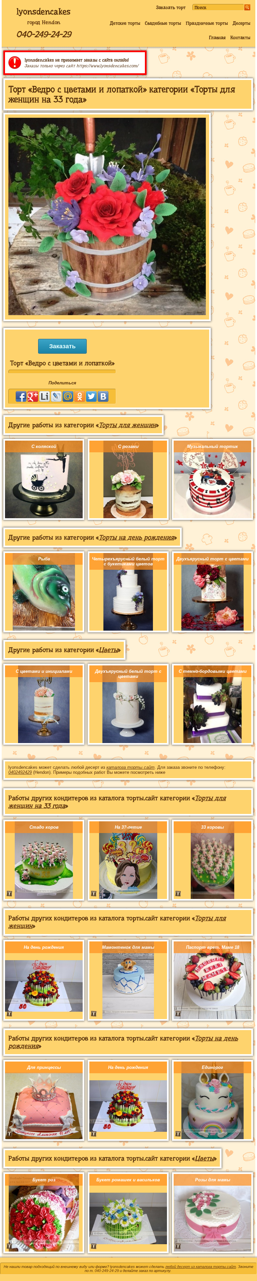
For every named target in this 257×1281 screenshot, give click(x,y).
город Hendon (43, 22)
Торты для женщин (127, 425)
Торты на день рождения (136, 537)
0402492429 (20, 772)
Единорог (212, 1067)
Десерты (241, 23)
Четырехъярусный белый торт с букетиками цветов (128, 561)
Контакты (240, 37)
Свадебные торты (163, 23)
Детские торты (125, 23)
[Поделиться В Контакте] (103, 396)
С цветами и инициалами (44, 671)
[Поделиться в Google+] (32, 396)
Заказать (62, 346)
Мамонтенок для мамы (128, 947)
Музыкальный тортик (212, 446)
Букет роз (44, 1179)
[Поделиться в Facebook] (21, 396)
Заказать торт (171, 7)
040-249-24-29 (43, 34)
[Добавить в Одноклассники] (79, 396)
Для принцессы (44, 1067)
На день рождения (44, 947)
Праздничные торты (207, 23)
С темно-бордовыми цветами (213, 671)
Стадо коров (44, 827)
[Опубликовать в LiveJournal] (56, 396)
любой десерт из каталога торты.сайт (200, 1267)
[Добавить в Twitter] (91, 396)
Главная (217, 37)
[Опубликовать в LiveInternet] (44, 396)
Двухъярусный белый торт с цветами (128, 674)
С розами (128, 446)
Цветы (108, 650)
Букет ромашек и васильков (128, 1179)
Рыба (44, 558)
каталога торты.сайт (130, 767)
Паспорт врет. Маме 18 (212, 947)
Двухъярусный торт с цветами (212, 558)
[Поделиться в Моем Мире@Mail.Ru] (68, 396)
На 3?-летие (128, 827)
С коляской (43, 446)
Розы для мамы (212, 1179)
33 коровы (212, 827)
